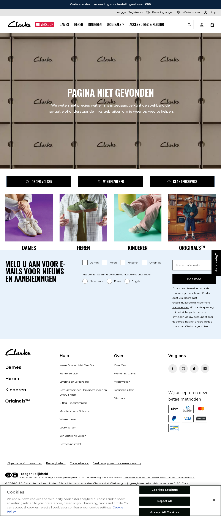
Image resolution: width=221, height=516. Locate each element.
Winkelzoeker (113, 181)
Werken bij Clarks (125, 373)
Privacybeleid (187, 302)
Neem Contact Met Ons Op (77, 365)
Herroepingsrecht (70, 444)
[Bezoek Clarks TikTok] (194, 368)
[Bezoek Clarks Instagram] (183, 368)
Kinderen (95, 24)
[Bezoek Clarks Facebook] (172, 368)
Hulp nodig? (216, 263)
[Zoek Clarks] (189, 24)
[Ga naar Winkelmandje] (212, 24)
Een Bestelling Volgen (73, 435)
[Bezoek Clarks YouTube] (205, 368)
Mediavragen (122, 381)
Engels (136, 281)
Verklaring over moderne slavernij (117, 463)
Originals (155, 262)
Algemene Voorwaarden (24, 463)
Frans (117, 281)
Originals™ (115, 24)
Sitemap (119, 398)
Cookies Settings (165, 490)
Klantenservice (185, 181)
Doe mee (194, 279)
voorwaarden (180, 307)
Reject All (164, 501)
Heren (78, 24)
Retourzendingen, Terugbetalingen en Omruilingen (83, 392)
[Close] (214, 500)
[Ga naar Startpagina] (19, 24)
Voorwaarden (68, 427)
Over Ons (120, 365)
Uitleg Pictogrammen (73, 402)
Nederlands (96, 281)
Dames (64, 24)
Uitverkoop (44, 24)
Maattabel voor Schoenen (75, 411)
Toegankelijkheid (124, 389)
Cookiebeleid (79, 463)
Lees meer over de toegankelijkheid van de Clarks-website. (159, 477)
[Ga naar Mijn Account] (201, 24)
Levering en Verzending (74, 381)
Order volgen (42, 181)
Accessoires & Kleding (146, 24)
